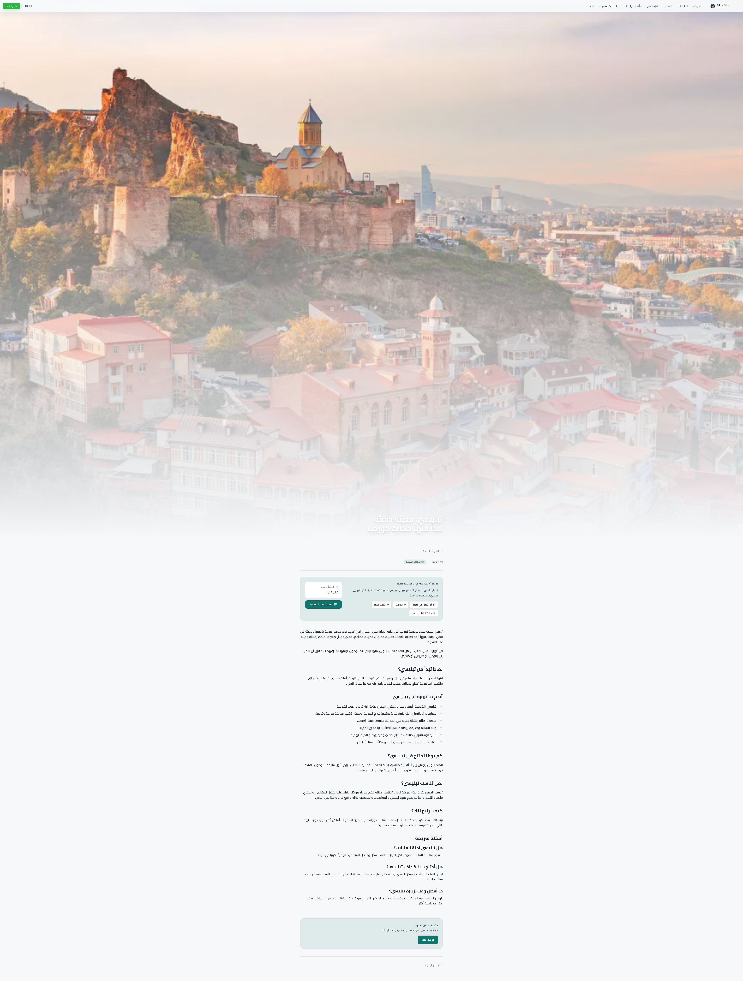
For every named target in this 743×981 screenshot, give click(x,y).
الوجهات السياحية (431, 551)
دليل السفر (653, 6)
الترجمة (590, 6)
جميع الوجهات (431, 965)
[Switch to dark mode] (37, 6)
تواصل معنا (428, 939)
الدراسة (697, 6)
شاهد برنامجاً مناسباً (321, 604)
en (26, 6)
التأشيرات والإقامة (632, 6)
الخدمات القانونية (608, 6)
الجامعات (683, 6)
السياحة (668, 6)
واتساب (9, 6)
